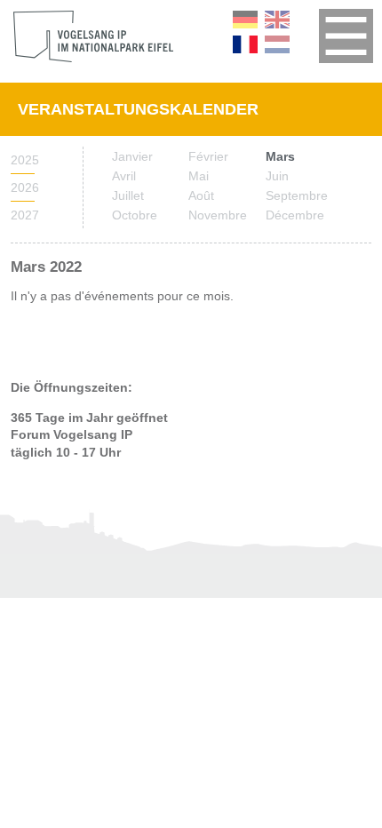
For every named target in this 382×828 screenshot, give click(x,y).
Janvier (132, 156)
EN (277, 19)
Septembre (297, 195)
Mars (280, 156)
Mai (198, 176)
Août (201, 195)
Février (208, 156)
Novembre (217, 215)
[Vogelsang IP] (93, 36)
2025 (23, 160)
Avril (124, 176)
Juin (277, 176)
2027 (23, 215)
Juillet (128, 195)
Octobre (134, 215)
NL (277, 44)
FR (245, 44)
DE (245, 19)
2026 (23, 187)
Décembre (295, 215)
